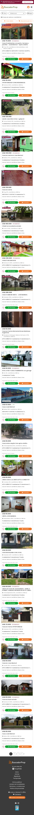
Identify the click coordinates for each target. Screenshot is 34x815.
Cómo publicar (17, 782)
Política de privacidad (17, 788)
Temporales (17, 778)
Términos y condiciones (17, 786)
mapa (30, 13)
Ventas (17, 774)
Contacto (18, 794)
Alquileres (17, 776)
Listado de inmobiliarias (17, 784)
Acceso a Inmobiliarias (17, 797)
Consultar (26, 59)
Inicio (17, 772)
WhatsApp (12, 59)
